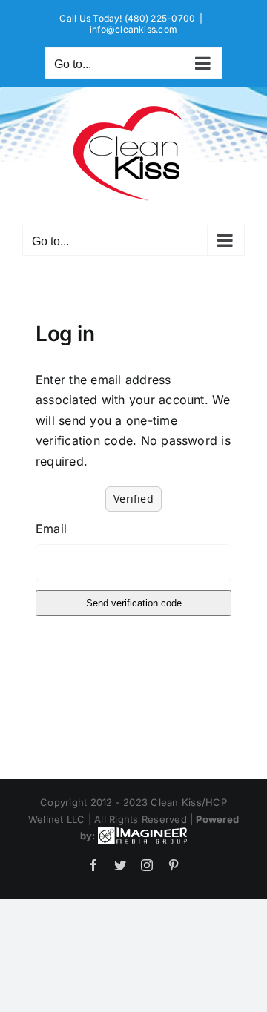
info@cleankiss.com (133, 29)
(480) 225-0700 (160, 18)
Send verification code (134, 603)
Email (51, 528)
